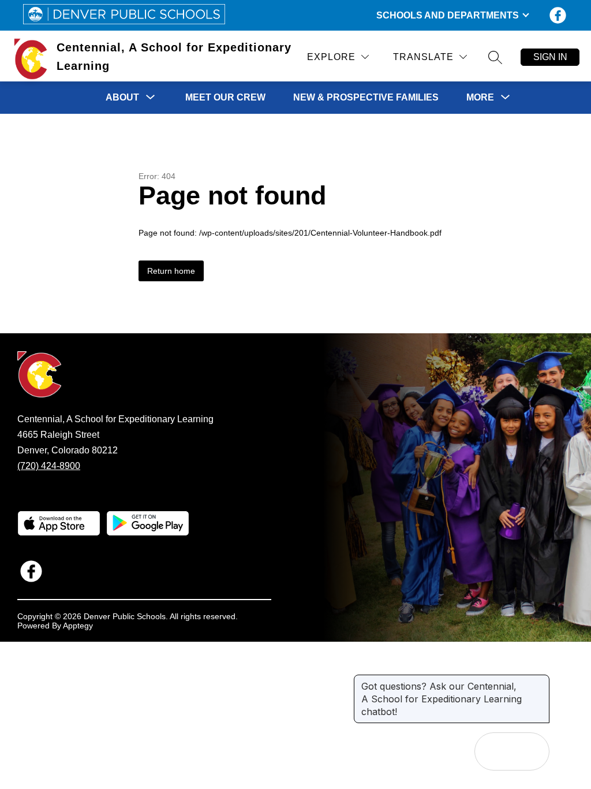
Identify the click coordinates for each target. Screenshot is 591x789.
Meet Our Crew (225, 97)
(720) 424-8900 (48, 466)
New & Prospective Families (366, 97)
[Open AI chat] (530, 751)
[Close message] (540, 680)
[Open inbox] (493, 751)
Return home (171, 271)
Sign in (550, 57)
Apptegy (78, 625)
